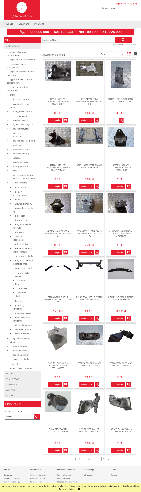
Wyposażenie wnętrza (23, 124)
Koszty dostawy (63, 478)
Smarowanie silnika (24, 256)
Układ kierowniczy (21, 153)
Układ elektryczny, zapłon (19, 106)
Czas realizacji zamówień (67, 482)
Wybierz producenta (13, 411)
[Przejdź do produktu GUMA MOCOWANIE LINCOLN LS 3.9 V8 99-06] (58, 408)
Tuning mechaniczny (22, 111)
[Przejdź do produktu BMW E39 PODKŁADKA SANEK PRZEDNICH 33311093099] (58, 342)
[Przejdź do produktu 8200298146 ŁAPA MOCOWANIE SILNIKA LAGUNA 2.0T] (121, 144)
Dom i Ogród (12, 379)
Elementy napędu (23, 325)
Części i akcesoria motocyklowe (16, 54)
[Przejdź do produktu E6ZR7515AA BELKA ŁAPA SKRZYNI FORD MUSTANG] (89, 342)
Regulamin (8, 475)
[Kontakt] (70, 31)
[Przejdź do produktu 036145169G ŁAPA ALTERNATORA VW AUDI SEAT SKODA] (58, 78)
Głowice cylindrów (23, 203)
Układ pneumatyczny (22, 166)
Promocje (11, 395)
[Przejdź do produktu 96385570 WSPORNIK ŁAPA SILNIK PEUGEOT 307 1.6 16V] (89, 210)
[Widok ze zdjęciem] (129, 54)
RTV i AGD (10, 373)
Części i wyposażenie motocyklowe (18, 89)
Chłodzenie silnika (21, 359)
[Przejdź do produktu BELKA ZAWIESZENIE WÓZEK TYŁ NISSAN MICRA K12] (89, 276)
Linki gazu (19, 301)
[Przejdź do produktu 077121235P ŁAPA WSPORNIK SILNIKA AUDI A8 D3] (89, 78)
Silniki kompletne (23, 329)
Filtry (15, 170)
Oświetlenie (18, 145)
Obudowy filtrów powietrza (21, 319)
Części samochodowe (19, 99)
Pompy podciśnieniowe (20, 193)
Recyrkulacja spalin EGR (23, 210)
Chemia (13, 95)
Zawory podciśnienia (19, 238)
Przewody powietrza (18, 307)
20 (103, 459)
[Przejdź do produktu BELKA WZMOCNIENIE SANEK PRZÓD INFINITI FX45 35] (58, 276)
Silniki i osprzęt (20, 182)
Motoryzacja (12, 46)
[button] (65, 120)
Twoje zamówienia (38, 475)
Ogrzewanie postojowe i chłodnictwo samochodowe (22, 177)
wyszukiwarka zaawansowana (125, 44)
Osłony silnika (21, 244)
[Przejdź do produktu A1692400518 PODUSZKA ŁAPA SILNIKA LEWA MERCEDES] (121, 210)
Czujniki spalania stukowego (22, 226)
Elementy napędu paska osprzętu (22, 250)
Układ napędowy (20, 162)
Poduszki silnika (20, 294)
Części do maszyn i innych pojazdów (20, 73)
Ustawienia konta (37, 478)
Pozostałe (17, 158)
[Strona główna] (22, 9)
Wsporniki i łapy (21, 282)
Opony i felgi (15, 364)
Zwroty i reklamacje (12, 482)
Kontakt (114, 475)
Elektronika (12, 384)
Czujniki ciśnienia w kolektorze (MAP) (23, 262)
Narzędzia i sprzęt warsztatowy (17, 66)
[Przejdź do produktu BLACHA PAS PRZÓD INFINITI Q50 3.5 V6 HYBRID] (121, 276)
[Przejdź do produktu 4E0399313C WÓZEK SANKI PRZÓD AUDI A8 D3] (89, 144)
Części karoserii (20, 116)
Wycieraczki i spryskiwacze (17, 135)
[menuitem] (10, 25)
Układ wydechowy (21, 350)
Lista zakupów (36, 482)
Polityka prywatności (12, 478)
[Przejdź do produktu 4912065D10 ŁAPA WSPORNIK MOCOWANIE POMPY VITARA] (58, 144)
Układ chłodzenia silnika (24, 140)
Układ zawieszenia (21, 149)
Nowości (10, 390)
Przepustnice (21, 215)
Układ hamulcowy (21, 355)
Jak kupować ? (90, 475)
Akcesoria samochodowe (21, 368)
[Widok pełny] (135, 54)
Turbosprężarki (22, 220)
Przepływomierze (23, 313)
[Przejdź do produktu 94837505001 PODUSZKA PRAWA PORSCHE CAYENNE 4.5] (58, 210)
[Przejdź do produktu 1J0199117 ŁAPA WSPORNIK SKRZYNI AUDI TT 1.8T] (121, 78)
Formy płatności (64, 475)
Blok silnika (20, 187)
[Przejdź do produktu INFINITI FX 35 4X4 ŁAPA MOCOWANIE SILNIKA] (89, 408)
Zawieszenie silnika (24, 268)
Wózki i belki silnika (22, 275)
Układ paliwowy (20, 346)
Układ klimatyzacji (21, 128)
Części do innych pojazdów (22, 59)
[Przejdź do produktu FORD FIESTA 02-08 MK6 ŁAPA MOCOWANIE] (121, 342)
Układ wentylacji (20, 120)
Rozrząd (18, 199)
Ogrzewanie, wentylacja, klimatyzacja (22, 340)
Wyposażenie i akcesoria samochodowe (19, 81)
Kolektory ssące (22, 333)
